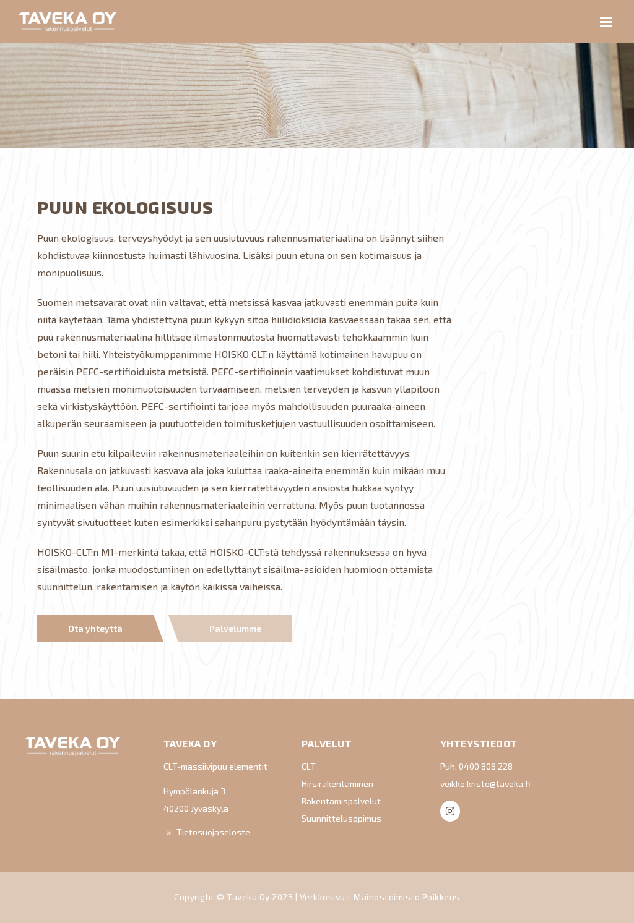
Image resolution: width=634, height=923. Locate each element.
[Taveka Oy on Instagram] (450, 811)
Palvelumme (235, 628)
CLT (309, 766)
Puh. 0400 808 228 (476, 766)
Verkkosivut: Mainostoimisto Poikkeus (380, 896)
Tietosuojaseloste (213, 832)
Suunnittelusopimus (341, 818)
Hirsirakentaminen (337, 783)
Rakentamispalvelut (341, 801)
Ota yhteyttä (95, 628)
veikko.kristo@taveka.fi (485, 783)
